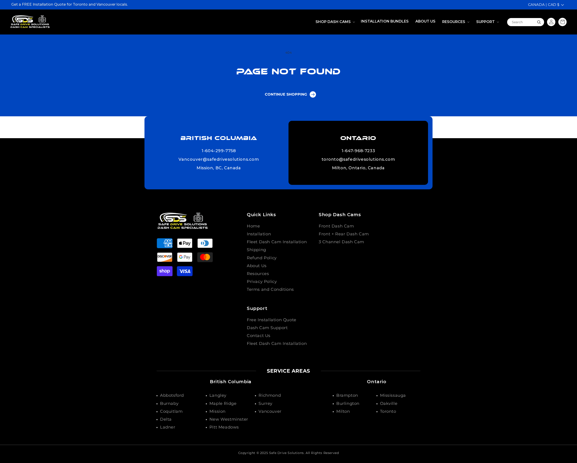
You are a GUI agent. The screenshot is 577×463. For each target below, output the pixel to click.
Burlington (347, 403)
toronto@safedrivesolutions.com (358, 159)
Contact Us (258, 335)
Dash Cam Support (267, 327)
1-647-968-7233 (358, 151)
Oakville (389, 403)
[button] (335, 22)
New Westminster (228, 419)
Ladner (167, 427)
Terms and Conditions (270, 289)
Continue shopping (286, 94)
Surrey (265, 403)
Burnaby (169, 403)
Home (253, 226)
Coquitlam (171, 411)
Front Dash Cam (336, 226)
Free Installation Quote (271, 319)
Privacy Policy (262, 281)
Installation (259, 234)
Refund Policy (262, 257)
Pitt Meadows (224, 427)
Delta (166, 419)
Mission (217, 411)
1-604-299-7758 (218, 151)
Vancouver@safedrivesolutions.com (219, 159)
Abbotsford (172, 395)
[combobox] (525, 22)
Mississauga (393, 395)
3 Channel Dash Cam (341, 241)
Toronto (388, 411)
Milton (343, 411)
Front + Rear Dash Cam (344, 234)
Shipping (256, 249)
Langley (218, 395)
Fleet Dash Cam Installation (277, 241)
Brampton (347, 395)
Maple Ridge (223, 403)
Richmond (270, 395)
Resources (258, 273)
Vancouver (270, 411)
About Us (257, 265)
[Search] (539, 22)
